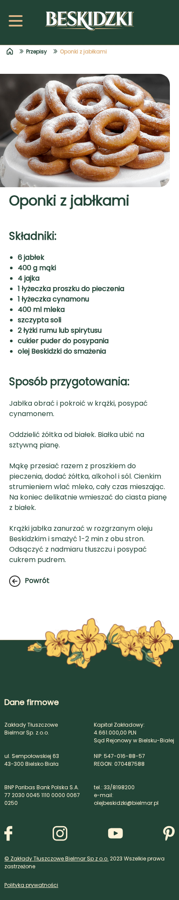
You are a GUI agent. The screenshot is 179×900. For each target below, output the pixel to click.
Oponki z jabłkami (83, 51)
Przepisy (36, 51)
